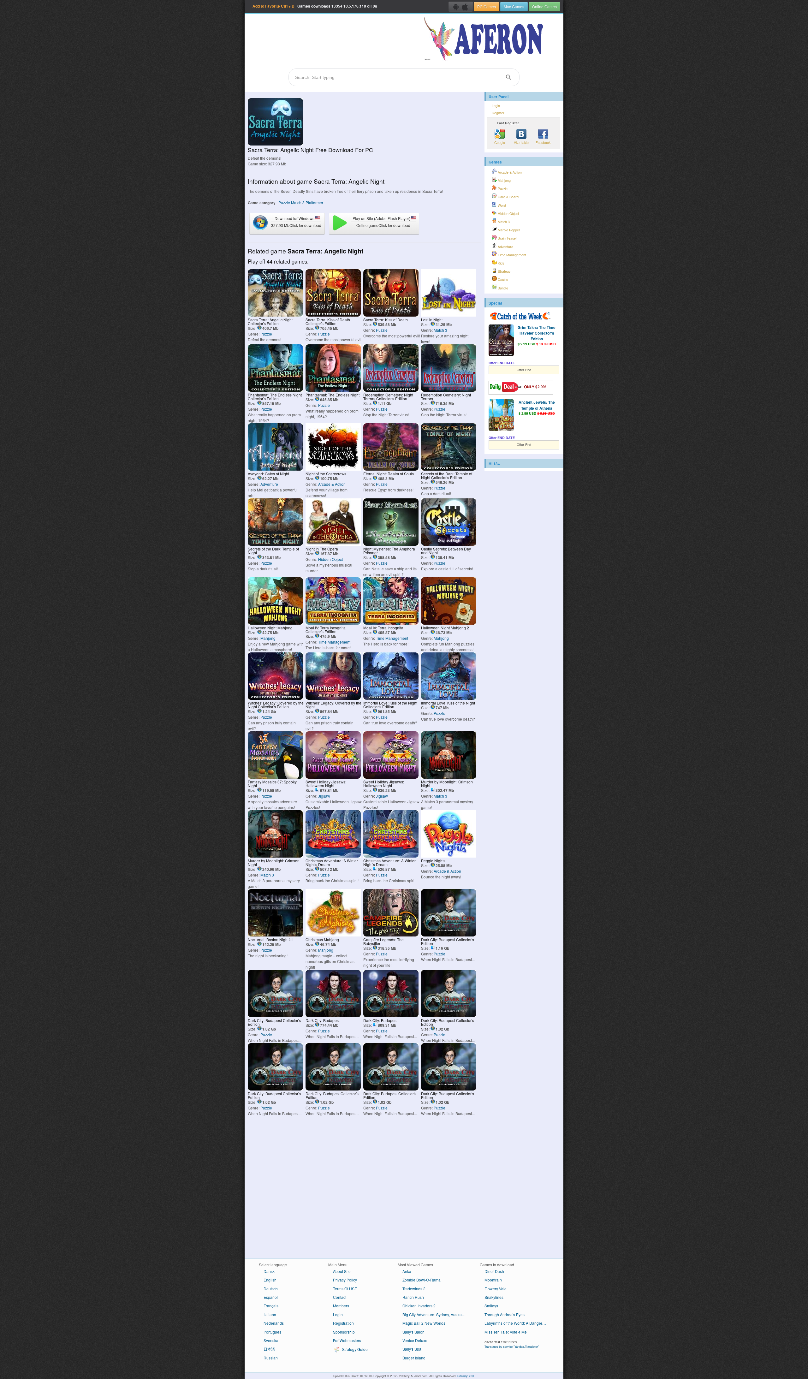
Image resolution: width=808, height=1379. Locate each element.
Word (501, 205)
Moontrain (493, 1279)
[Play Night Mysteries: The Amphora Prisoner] (391, 544)
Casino (502, 279)
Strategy (503, 271)
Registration (343, 1323)
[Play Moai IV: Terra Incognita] (391, 623)
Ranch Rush (413, 1297)
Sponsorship (344, 1331)
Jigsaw (324, 796)
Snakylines (493, 1297)
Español (271, 1297)
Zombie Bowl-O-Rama (421, 1279)
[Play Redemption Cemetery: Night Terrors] (448, 390)
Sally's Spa (411, 1349)
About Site (342, 1271)
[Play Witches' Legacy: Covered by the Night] (333, 698)
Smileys (491, 1305)
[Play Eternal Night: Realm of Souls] (391, 469)
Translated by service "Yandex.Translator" (511, 1346)
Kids (500, 263)
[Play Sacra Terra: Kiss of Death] (391, 315)
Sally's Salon (413, 1331)
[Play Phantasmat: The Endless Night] (333, 390)
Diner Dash (494, 1271)
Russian (271, 1357)
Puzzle (284, 202)
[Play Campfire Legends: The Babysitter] (391, 934)
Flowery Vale (495, 1288)
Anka (406, 1271)
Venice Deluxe (414, 1340)
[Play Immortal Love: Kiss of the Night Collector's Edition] (391, 698)
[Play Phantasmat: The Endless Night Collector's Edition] (275, 390)
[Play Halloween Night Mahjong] (275, 623)
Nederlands (274, 1323)
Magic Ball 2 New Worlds (423, 1323)
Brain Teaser (507, 238)
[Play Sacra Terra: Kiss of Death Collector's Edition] (333, 315)
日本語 (269, 1349)
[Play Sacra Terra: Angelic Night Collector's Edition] (275, 315)
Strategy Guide (354, 1349)
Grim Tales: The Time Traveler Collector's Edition (537, 333)
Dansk (269, 1271)
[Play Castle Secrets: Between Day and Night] (448, 544)
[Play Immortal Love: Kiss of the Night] (448, 698)
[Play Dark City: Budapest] (333, 1015)
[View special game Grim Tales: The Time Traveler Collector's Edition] (501, 340)
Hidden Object (330, 559)
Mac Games (514, 6)
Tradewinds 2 (413, 1288)
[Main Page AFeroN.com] (485, 39)
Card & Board (508, 196)
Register (498, 112)
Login (496, 105)
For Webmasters (347, 1340)
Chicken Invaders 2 (419, 1305)
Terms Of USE (345, 1288)
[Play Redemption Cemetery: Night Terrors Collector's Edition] (391, 390)
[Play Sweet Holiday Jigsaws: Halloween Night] (333, 777)
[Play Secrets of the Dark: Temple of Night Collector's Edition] (448, 469)
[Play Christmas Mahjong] (333, 934)
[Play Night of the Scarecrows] (333, 469)
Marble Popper (508, 230)
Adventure (269, 484)
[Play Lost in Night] (448, 315)
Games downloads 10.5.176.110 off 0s (314, 6)
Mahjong (268, 638)
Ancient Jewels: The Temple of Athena (537, 405)
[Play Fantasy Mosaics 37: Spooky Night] (275, 777)
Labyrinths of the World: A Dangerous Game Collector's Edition (518, 1323)
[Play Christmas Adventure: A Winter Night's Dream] (333, 856)
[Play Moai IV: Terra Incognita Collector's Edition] (333, 623)
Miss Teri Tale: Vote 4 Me (505, 1331)
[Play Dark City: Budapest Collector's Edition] (448, 934)
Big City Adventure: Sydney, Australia (434, 1314)
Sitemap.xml (465, 1376)
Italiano (270, 1314)
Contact (339, 1297)
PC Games (486, 6)
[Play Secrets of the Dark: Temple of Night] (275, 544)
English (270, 1279)
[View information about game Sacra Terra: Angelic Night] (275, 143)
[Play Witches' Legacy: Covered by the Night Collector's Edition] (275, 698)
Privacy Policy (345, 1279)
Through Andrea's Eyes (504, 1314)
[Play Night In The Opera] (333, 544)
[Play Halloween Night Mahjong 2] (448, 623)
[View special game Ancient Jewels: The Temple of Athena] (501, 415)
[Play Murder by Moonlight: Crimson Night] (448, 777)
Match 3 (298, 202)
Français (271, 1305)
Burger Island (413, 1357)
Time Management (334, 642)
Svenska (271, 1340)
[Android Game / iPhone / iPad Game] (461, 7)
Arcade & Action (332, 484)
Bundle (502, 288)
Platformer (314, 202)
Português (272, 1331)
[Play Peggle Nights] (448, 856)
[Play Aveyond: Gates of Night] (275, 469)
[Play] (448, 1015)
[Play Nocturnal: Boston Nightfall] (275, 934)
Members (341, 1305)
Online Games (544, 6)
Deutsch (271, 1288)
